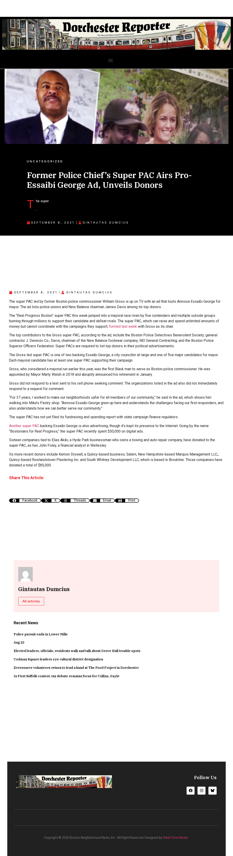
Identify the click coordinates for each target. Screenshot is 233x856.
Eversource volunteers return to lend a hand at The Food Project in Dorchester (76, 668)
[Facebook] (191, 791)
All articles (31, 601)
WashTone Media (175, 837)
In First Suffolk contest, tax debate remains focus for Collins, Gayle (66, 676)
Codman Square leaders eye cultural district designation (58, 659)
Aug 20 (19, 642)
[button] (110, 60)
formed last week (123, 326)
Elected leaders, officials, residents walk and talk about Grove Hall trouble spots (77, 651)
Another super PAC (24, 426)
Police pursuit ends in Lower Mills (41, 634)
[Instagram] (201, 791)
